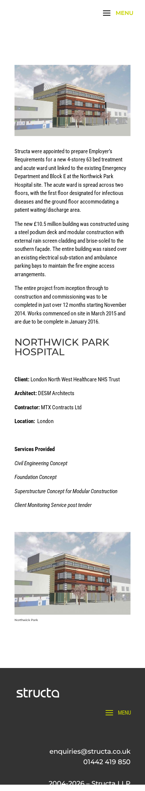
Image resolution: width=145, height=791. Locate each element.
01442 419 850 (106, 762)
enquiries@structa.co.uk (89, 751)
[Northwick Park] (72, 614)
